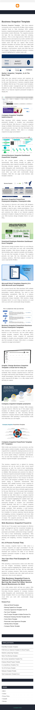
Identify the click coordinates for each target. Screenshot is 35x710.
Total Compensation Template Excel (10, 674)
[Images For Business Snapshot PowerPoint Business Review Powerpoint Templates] (17, 315)
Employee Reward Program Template (11, 662)
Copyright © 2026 (17, 707)
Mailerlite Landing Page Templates (10, 653)
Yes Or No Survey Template (8, 668)
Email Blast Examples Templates (10, 646)
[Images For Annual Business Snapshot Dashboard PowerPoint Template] (17, 145)
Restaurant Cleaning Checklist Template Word (17, 617)
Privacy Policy (6, 696)
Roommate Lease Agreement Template (15, 621)
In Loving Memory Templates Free (10, 665)
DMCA (4, 691)
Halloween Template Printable (9, 671)
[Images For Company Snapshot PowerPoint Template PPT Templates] (17, 431)
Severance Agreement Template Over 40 (15, 609)
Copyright (4, 698)
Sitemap (4, 701)
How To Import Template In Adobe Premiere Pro (17, 614)
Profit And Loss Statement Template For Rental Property (15, 650)
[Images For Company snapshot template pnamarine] (17, 393)
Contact (4, 693)
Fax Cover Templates (10, 612)
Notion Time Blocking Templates (10, 656)
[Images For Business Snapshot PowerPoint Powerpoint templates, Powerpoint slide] (17, 189)
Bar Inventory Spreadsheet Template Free (12, 659)
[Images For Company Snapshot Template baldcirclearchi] (17, 104)
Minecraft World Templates (11, 605)
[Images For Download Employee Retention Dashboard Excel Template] (17, 231)
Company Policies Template (12, 626)
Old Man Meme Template (11, 623)
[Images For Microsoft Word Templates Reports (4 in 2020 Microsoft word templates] (17, 273)
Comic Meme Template (10, 619)
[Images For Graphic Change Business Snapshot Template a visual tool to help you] (17, 355)
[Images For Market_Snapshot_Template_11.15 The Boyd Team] (17, 62)
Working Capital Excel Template (13, 607)
